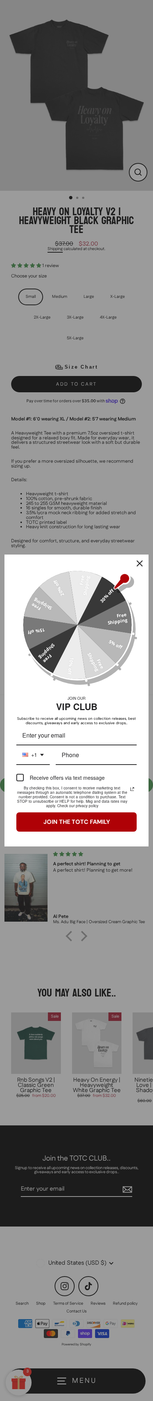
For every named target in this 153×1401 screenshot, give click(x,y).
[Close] (140, 563)
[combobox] (33, 755)
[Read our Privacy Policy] (132, 789)
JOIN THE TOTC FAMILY (76, 822)
